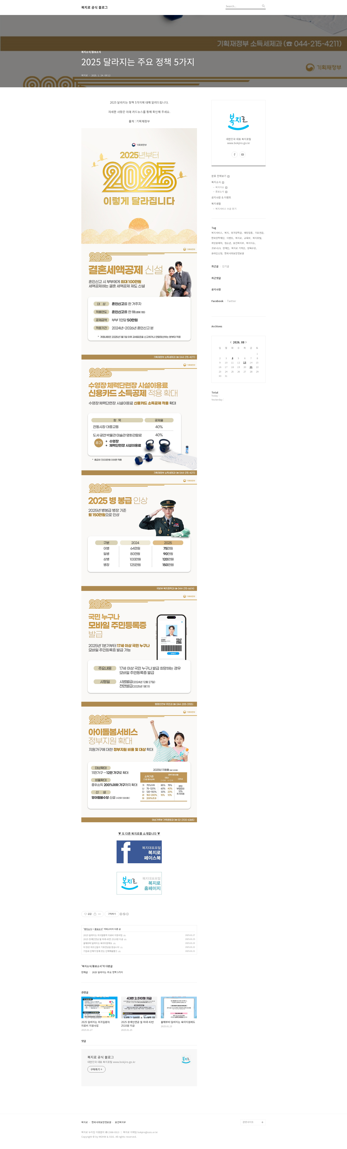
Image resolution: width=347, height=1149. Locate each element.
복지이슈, (251, 243)
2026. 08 (238, 342)
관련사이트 (248, 1122)
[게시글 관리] (99, 914)
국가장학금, (237, 232)
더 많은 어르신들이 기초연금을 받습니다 (101, 947)
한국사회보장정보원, (234, 253)
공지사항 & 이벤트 (221, 197)
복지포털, (257, 238)
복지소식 (88, 929)
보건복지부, (239, 243)
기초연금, (259, 232)
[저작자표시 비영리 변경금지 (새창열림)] (124, 914)
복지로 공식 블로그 (94, 7)
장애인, (226, 248)
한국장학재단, (218, 238)
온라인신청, (217, 253)
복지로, (239, 238)
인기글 (225, 266)
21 (251, 367)
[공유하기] (95, 914)
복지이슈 (220, 187)
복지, (227, 232)
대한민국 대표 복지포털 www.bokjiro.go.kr (111, 1062)
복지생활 (216, 203)
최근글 (215, 266)
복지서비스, (217, 232)
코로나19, (216, 248)
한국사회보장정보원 (101, 1122)
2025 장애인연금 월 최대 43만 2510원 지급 (103, 939)
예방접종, (248, 232)
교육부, (247, 238)
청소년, (228, 243)
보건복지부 (120, 1122)
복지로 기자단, (238, 248)
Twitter (231, 301)
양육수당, (252, 248)
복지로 (84, 1122)
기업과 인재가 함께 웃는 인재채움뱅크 (100, 951)
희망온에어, (217, 243)
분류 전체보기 (219, 176)
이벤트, (230, 238)
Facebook (217, 301)
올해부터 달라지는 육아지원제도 (97, 943)
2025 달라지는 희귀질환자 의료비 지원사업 (102, 935)
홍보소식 (98, 929)
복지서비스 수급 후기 (225, 208)
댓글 (83, 1041)
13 (244, 362)
